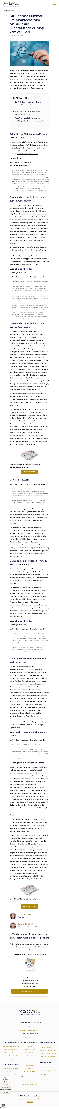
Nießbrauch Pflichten (29, 1052)
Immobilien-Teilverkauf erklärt (48, 1047)
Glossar (48, 1067)
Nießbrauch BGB (29, 1068)
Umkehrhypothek (29, 1081)
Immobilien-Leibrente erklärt (11, 1068)
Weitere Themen (48, 1078)
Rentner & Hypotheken (11, 1059)
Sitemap (30, 1102)
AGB (38, 1099)
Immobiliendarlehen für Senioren (29, 1084)
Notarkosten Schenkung (29, 1059)
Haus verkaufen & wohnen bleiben (11, 1055)
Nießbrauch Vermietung (29, 1071)
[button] (3, 1106)
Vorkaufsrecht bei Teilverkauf (48, 1056)
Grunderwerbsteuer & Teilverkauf (48, 1053)
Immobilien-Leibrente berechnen (11, 1071)
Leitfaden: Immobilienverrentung (11, 1052)
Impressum (22, 1099)
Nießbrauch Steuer (29, 1055)
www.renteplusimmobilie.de (29, 1030)
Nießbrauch (29, 1046)
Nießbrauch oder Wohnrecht (29, 1062)
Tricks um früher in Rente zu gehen (48, 1074)
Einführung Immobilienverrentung (11, 1046)
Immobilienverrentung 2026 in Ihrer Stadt (48, 1070)
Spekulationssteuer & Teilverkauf (48, 1050)
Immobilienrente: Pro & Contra (11, 1049)
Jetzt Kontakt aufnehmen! (29, 1038)
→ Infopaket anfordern (29, 991)
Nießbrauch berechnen (29, 1049)
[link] (13, 916)
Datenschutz (31, 1099)
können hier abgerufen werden (27, 154)
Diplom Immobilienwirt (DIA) (28, 927)
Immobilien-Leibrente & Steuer (11, 1074)
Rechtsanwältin (23, 917)
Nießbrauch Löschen (29, 1065)
